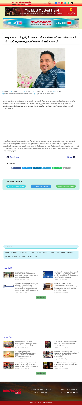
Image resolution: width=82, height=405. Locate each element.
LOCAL (29, 94)
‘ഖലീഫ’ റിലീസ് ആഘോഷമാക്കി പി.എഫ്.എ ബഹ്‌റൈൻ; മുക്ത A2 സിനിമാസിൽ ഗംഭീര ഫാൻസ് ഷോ (26, 364)
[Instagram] (65, 392)
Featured (23, 94)
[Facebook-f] (62, 392)
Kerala (21, 252)
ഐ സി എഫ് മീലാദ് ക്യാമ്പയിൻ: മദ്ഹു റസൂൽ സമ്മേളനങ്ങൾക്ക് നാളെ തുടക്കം (65, 343)
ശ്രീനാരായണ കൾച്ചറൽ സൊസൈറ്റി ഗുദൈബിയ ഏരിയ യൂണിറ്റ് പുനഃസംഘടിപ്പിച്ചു (26, 343)
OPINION (70, 252)
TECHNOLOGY (32, 256)
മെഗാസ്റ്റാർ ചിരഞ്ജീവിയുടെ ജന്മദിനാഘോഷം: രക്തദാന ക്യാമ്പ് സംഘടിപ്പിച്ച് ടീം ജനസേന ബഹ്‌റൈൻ (66, 353)
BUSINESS (61, 252)
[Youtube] (68, 392)
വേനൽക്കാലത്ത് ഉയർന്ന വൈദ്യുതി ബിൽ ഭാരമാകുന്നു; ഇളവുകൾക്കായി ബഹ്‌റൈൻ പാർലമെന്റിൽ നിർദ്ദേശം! (25, 353)
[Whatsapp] (77, 392)
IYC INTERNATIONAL (47, 94)
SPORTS (53, 252)
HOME (6, 252)
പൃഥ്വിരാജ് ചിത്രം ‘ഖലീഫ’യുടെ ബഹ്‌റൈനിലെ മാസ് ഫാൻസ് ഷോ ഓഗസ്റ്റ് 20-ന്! (65, 364)
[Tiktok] (71, 392)
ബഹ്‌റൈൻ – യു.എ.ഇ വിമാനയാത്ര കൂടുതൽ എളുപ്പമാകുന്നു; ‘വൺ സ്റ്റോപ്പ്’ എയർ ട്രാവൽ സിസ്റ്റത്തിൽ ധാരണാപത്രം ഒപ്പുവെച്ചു (66, 274)
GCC (32, 252)
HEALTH (22, 256)
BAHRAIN (16, 94)
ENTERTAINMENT (11, 256)
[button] (45, 3)
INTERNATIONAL (42, 252)
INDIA (27, 252)
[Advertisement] (41, 125)
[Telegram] (74, 392)
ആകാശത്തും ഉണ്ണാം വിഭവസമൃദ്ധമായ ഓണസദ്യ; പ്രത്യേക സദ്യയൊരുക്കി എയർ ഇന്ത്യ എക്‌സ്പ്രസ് (26, 274)
